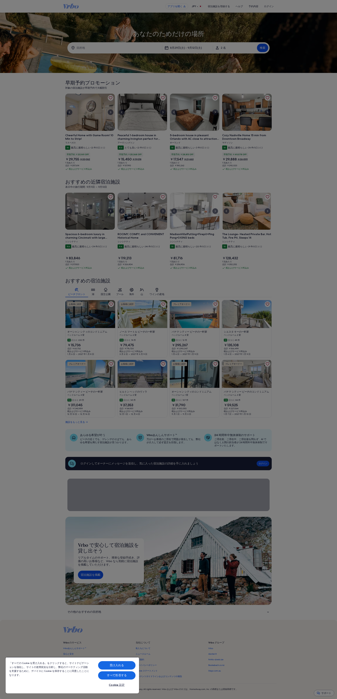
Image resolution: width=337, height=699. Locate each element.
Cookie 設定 (117, 685)
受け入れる (117, 665)
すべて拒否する (117, 675)
